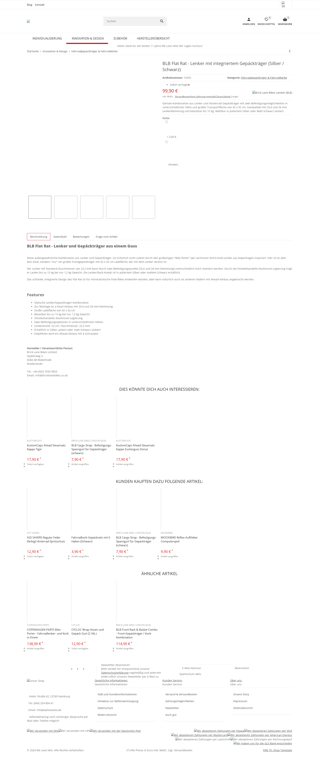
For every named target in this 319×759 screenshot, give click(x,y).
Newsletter (172, 708)
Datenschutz (105, 708)
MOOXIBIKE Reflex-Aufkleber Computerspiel (179, 539)
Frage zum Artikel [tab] (106, 236)
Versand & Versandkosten (181, 694)
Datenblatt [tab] (60, 236)
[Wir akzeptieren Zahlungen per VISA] (268, 731)
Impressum (240, 701)
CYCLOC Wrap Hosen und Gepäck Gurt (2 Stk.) (87, 631)
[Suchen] (163, 21)
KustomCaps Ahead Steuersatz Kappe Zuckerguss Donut (135, 447)
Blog (29, 4)
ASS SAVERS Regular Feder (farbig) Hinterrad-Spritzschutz (46, 539)
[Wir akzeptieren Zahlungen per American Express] (260, 735)
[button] (285, 4)
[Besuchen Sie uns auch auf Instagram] (89, 669)
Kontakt (39, 4)
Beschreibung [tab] (38, 236)
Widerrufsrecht (107, 715)
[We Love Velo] (28, 21)
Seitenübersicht (243, 708)
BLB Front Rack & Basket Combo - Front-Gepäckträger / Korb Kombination (136, 633)
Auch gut (170, 715)
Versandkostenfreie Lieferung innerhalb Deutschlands (203, 96)
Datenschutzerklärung (115, 672)
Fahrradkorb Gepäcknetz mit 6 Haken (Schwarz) (90, 539)
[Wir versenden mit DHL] (43, 731)
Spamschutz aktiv (190, 674)
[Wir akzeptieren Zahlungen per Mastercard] (199, 735)
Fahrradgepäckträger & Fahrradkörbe (264, 77)
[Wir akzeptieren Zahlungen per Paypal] (219, 731)
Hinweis (173, 164)
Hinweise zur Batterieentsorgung (118, 701)
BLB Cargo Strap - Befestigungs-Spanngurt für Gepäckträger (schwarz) (91, 449)
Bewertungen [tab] (81, 236)
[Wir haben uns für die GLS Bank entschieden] (263, 743)
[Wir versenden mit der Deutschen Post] (115, 731)
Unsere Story (241, 694)
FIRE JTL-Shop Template (277, 750)
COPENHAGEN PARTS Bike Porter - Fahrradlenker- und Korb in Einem (48, 633)
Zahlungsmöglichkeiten (179, 701)
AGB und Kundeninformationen (117, 694)
